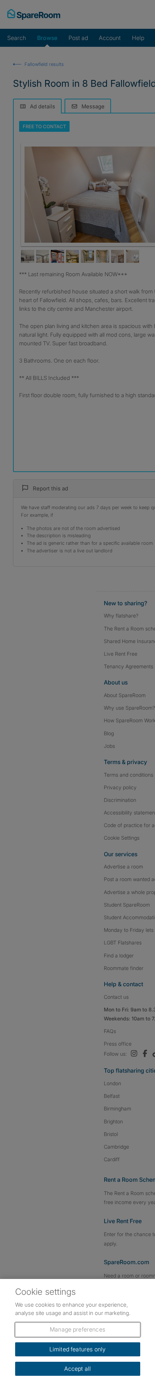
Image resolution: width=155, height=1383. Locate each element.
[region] (77, 1331)
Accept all (77, 1368)
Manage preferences (77, 1329)
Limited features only (77, 1349)
